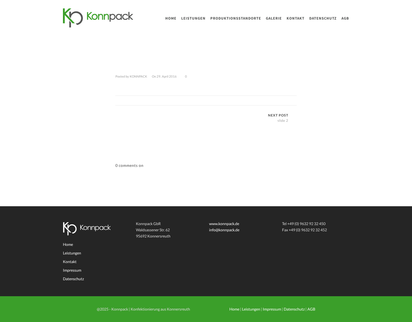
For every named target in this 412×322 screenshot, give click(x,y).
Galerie (274, 18)
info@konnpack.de (224, 229)
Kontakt (295, 18)
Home (170, 18)
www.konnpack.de (224, 223)
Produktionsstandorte (235, 18)
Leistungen (193, 18)
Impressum (72, 270)
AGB (345, 18)
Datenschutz (323, 18)
